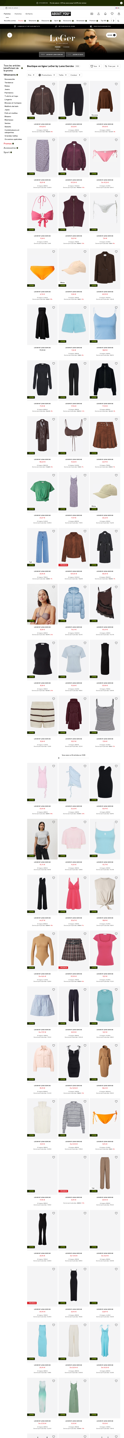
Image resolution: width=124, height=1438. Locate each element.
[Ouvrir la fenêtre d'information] (121, 3)
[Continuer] (113, 21)
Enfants (29, 14)
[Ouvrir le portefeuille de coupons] (91, 13)
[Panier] (118, 13)
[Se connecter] (98, 13)
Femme (7, 14)
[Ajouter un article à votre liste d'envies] (53, 84)
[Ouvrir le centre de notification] (105, 14)
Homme (18, 14)
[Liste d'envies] (112, 13)
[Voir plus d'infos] (42, 133)
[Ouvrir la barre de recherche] (117, 21)
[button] (95, 66)
